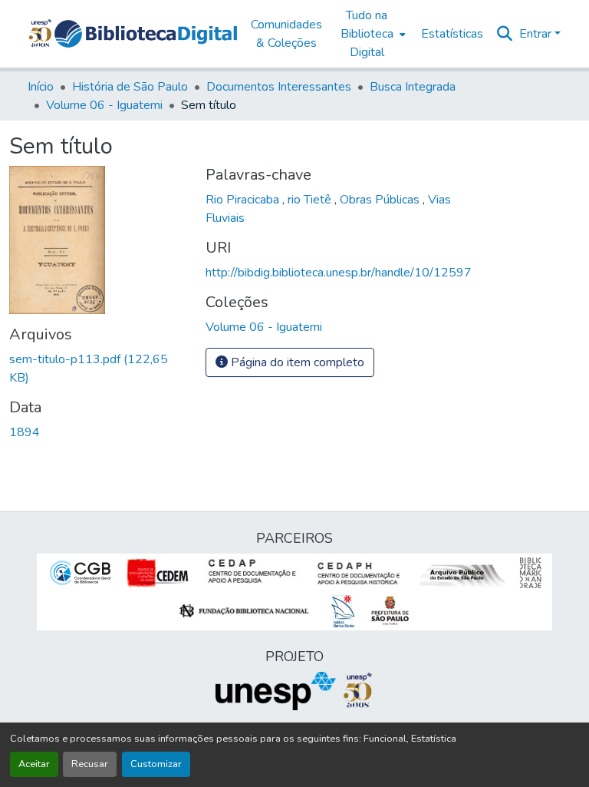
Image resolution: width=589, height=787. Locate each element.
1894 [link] (24, 432)
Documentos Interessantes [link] (278, 86)
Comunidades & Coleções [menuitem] (286, 33)
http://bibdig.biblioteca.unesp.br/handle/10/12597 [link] (339, 272)
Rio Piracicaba (244, 199)
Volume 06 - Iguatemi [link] (104, 105)
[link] (98, 368)
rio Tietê (311, 199)
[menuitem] (371, 34)
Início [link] (41, 86)
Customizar (156, 764)
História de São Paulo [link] (130, 86)
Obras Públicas (381, 199)
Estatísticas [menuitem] (452, 33)
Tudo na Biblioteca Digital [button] (367, 34)
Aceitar (34, 764)
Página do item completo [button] (296, 362)
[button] (146, 33)
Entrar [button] (536, 33)
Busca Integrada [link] (413, 86)
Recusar (89, 764)
